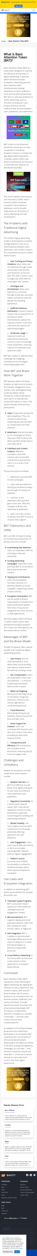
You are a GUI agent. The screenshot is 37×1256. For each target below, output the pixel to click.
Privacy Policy (24, 1187)
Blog (2, 1205)
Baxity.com (6, 1229)
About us (23, 1184)
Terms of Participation (27, 1192)
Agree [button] (17, 1252)
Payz (2, 1187)
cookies (20, 1248)
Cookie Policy (24, 1195)
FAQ (2, 1208)
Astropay (4, 1184)
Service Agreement (26, 1190)
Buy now (18, 6)
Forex (3, 1195)
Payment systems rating (9, 1198)
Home (3, 41)
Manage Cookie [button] (8, 1252)
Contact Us (4, 1211)
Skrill (3, 1190)
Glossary (4, 1213)
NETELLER (4, 1192)
